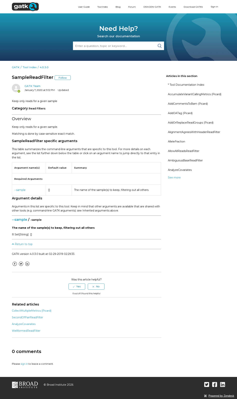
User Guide (84, 6)
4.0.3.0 (44, 67)
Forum (132, 6)
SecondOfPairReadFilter (27, 317)
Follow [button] (63, 77)
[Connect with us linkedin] (222, 384)
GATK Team (32, 86)
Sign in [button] (214, 6)
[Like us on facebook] (214, 384)
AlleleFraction (176, 141)
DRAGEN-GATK (152, 6)
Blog (118, 6)
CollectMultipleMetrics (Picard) (31, 310)
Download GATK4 (193, 6)
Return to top (23, 244)
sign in (24, 363)
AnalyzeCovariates (180, 170)
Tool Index (102, 6)
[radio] (77, 286)
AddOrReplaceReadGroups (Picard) (190, 122)
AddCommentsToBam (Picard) (188, 103)
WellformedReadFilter (26, 330)
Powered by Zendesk (221, 395)
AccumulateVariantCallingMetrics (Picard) (194, 94)
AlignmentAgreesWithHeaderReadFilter (194, 132)
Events (172, 6)
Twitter (21, 266)
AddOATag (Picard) (180, 113)
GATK (15, 67)
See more (174, 177)
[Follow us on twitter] (206, 384)
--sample (20, 190)
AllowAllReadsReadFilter (183, 151)
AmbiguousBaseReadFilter (185, 160)
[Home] (25, 6)
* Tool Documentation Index (186, 84)
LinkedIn (27, 266)
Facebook (14, 266)
